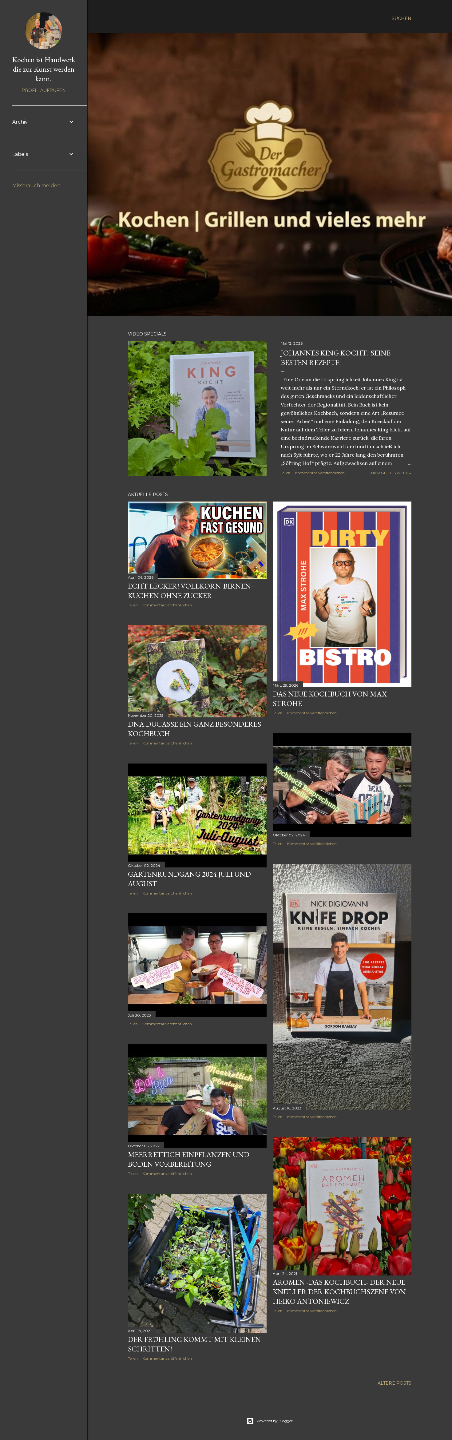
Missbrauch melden (36, 185)
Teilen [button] (286, 472)
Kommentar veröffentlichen (320, 472)
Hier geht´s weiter (391, 472)
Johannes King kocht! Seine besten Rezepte (336, 357)
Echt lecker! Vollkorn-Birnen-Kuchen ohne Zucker (190, 590)
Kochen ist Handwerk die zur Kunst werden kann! (43, 69)
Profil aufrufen (44, 90)
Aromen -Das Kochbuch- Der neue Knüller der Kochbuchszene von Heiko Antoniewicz (339, 1291)
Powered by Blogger (274, 1420)
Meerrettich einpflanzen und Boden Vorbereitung (188, 1159)
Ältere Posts (394, 1383)
